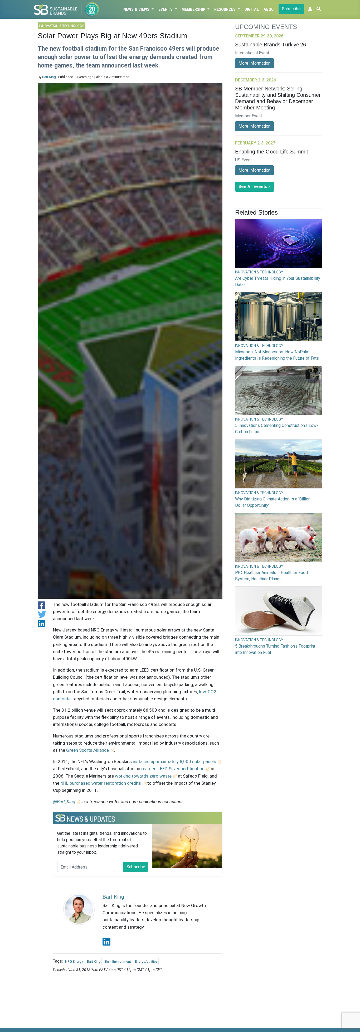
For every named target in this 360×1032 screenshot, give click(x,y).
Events (166, 9)
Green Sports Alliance (87, 750)
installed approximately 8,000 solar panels (174, 761)
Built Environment (118, 961)
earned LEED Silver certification (174, 768)
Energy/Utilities (146, 961)
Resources (225, 9)
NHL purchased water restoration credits (101, 783)
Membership (194, 9)
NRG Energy (74, 961)
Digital (252, 9)
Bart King (49, 77)
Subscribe (291, 8)
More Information (254, 63)
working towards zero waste (143, 776)
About (270, 9)
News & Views (136, 9)
